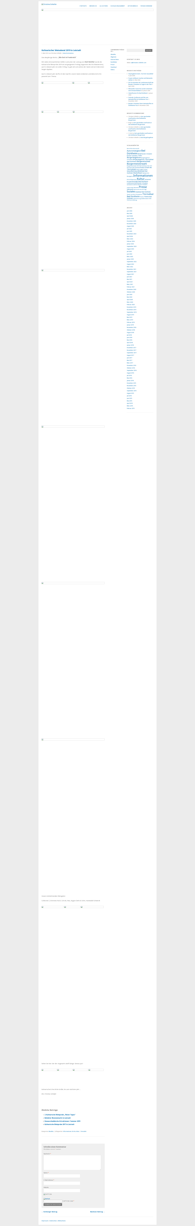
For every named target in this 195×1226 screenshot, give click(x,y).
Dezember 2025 (131, 221)
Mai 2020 (129, 297)
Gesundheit (130, 171)
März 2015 (130, 406)
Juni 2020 (129, 294)
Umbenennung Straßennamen (141, 198)
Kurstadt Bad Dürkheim (140, 181)
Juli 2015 (129, 396)
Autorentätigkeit (134, 151)
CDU (148, 166)
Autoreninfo (136, 148)
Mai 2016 (129, 378)
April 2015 (130, 403)
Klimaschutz (133, 179)
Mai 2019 (129, 317)
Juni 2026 (129, 211)
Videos (113, 69)
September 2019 (131, 312)
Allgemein (113, 57)
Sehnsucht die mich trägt (140, 189)
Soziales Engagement (117, 6)
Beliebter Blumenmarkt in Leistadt (58, 1118)
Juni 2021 (129, 277)
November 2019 (131, 309)
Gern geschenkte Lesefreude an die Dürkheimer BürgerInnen (139, 118)
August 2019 (130, 314)
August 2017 (130, 355)
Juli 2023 (129, 251)
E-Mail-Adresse (49, 1180)
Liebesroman (130, 187)
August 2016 (130, 373)
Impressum (45, 1221)
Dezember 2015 (131, 383)
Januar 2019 (130, 325)
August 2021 (130, 274)
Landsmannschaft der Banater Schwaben (137, 184)
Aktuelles (51, 1131)
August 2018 (130, 332)
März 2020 (130, 302)
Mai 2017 (129, 360)
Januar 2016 (130, 380)
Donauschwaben (140, 167)
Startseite (83, 6)
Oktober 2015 (131, 388)
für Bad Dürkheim (146, 6)
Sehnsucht (130, 189)
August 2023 (130, 249)
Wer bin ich (93, 6)
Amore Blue (130, 148)
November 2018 (131, 327)
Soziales (131, 191)
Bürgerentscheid (143, 161)
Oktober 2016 (131, 368)
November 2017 (131, 350)
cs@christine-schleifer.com (138, 62)
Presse (112, 64)
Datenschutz (53, 1221)
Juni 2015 (129, 398)
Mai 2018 (129, 340)
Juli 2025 (129, 228)
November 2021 (131, 269)
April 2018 (130, 342)
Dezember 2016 (131, 365)
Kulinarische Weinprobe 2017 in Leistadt (59, 1124)
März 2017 (130, 363)
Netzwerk (136, 187)
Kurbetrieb (148, 179)
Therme (142, 196)
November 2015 (131, 385)
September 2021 (131, 271)
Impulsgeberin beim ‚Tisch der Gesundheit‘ (140, 74)
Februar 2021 (131, 287)
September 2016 (131, 370)
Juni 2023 (129, 254)
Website (46, 1187)
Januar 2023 (130, 259)
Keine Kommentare (68, 53)
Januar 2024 (130, 244)
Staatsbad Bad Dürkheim (143, 192)
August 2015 (130, 393)
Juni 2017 (129, 358)
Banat (139, 154)
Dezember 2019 (131, 307)
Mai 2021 (129, 279)
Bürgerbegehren (134, 157)
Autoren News (115, 59)
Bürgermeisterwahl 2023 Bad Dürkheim (137, 166)
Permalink (83, 1131)
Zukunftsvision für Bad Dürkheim (137, 93)
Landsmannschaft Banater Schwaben (137, 183)
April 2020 (130, 299)
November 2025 (131, 223)
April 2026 (130, 216)
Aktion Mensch (133, 6)
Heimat (144, 173)
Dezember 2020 (131, 289)
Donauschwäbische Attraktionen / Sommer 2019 (62, 1121)
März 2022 (130, 266)
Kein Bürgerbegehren (147, 137)
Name (46, 1173)
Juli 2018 (129, 335)
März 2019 (130, 320)
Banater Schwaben (146, 154)
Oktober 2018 (131, 330)
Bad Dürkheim (136, 152)
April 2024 (130, 236)
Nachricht (47, 1154)
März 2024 (130, 239)
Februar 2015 (131, 408)
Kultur (77, 1131)
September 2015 (131, 390)
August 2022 (130, 264)
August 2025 (130, 226)
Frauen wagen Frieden (141, 169)
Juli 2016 (129, 375)
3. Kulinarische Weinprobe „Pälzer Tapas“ (60, 1115)
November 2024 (131, 234)
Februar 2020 (131, 304)
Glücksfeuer (137, 173)
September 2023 (131, 246)
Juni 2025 (129, 231)
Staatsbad (113, 67)
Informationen (67, 1131)
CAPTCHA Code (68, 1201)
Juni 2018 (129, 337)
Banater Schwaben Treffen (134, 155)
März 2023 (130, 256)
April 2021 (130, 282)
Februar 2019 (131, 322)
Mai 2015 (129, 401)
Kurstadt (129, 181)
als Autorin (104, 6)
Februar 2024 (131, 241)
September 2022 (131, 261)
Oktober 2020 (131, 292)
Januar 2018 (130, 345)
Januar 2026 (130, 218)
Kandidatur (114, 62)
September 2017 (131, 352)
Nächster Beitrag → (97, 1212)
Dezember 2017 (131, 347)
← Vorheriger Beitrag (49, 1212)
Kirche (73, 1131)
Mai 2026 (129, 213)
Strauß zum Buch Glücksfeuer (134, 194)
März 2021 (130, 284)
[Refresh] (47, 1199)
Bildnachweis (62, 1221)
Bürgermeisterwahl (137, 163)
